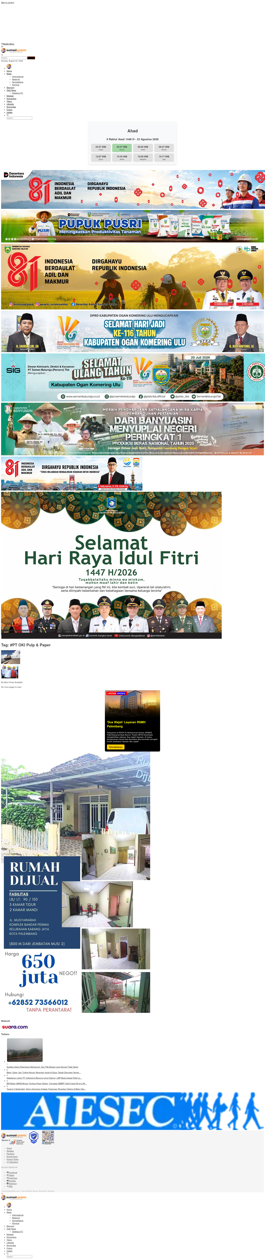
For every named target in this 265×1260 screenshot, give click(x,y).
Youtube (12, 1180)
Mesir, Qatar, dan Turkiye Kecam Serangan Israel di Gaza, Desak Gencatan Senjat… (44, 1072)
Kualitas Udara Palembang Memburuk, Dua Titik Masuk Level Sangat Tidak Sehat (42, 1067)
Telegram (13, 1183)
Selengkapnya (115, 747)
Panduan (10, 1153)
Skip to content (7, 2)
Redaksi (10, 1151)
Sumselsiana (12, 625)
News (3, 625)
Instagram (13, 1178)
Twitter (11, 1175)
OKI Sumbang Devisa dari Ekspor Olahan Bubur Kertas (33, 630)
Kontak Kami (12, 1156)
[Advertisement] (84, 23)
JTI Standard (12, 1162)
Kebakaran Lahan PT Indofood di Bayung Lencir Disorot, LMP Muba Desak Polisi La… (44, 1078)
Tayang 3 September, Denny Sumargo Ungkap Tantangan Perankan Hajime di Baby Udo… (46, 1089)
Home (9, 1148)
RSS (10, 1186)
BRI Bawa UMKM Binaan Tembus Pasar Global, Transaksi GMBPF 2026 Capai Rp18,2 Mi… (47, 1083)
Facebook (13, 1172)
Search (31, 58)
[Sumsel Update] (13, 52)
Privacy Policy (13, 1159)
